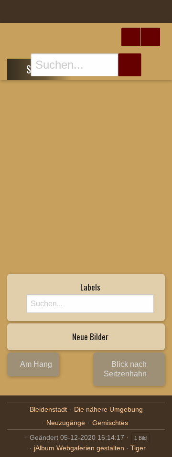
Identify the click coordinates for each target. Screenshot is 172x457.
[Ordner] (14, 11)
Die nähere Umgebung (108, 409)
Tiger (138, 448)
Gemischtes (110, 422)
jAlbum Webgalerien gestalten (79, 448)
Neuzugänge (65, 422)
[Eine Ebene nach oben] (19, 68)
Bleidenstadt (48, 409)
